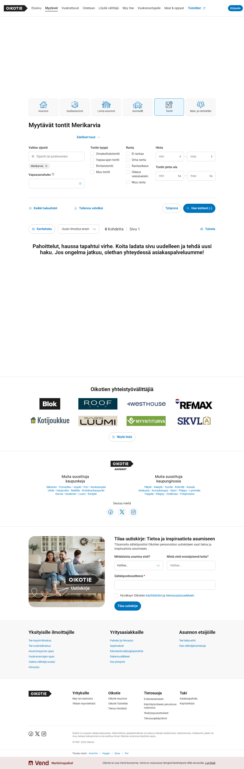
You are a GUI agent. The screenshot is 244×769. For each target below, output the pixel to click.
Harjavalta (62, 490)
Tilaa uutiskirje (128, 606)
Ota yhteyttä (117, 661)
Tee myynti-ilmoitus (40, 640)
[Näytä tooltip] (53, 175)
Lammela (194, 490)
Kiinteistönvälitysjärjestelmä (126, 651)
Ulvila (51, 490)
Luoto (82, 493)
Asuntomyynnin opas (41, 651)
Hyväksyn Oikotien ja (157, 595)
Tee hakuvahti (187, 640)
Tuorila (169, 487)
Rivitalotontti (104, 166)
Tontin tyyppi (99, 147)
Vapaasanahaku (40, 174)
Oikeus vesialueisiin (140, 174)
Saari (173, 490)
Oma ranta (139, 160)
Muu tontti (103, 172)
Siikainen (51, 487)
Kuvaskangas (160, 490)
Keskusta (144, 490)
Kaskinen (70, 493)
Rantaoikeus (140, 166)
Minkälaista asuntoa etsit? (132, 556)
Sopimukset (117, 645)
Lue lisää (210, 762)
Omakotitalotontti (108, 154)
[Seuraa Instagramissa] (133, 512)
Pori (85, 487)
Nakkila (75, 490)
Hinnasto (34, 667)
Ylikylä (148, 487)
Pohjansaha (187, 493)
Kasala (191, 487)
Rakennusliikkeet (120, 656)
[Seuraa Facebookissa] (110, 512)
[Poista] (46, 166)
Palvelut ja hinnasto (121, 640)
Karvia (59, 493)
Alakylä (158, 487)
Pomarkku (65, 487)
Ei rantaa (138, 154)
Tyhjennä (171, 208)
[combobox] (57, 156)
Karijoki (92, 493)
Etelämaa (172, 493)
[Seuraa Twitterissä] (122, 512)
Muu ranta (139, 182)
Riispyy (160, 493)
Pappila (149, 493)
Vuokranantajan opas (41, 656)
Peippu (183, 490)
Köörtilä (179, 487)
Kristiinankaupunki (93, 490)
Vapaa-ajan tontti (107, 160)
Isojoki (77, 487)
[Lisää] (80, 183)
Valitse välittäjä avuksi (42, 661)
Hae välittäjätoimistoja (192, 645)
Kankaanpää (98, 487)
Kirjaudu (235, 8)
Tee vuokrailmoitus (40, 645)
